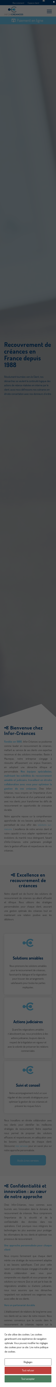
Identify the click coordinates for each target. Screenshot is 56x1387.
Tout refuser (28, 1370)
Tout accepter (28, 1378)
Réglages (28, 1362)
